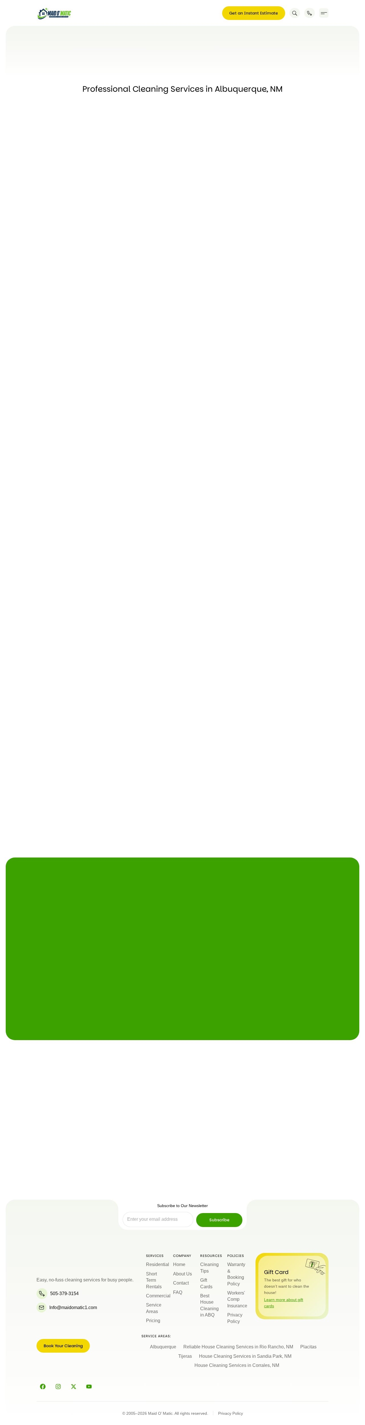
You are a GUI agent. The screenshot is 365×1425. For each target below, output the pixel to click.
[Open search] (294, 13)
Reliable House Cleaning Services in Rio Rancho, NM (238, 1346)
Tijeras (185, 1356)
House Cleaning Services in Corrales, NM (236, 1365)
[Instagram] (58, 1386)
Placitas (308, 1346)
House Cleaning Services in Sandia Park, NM (245, 1356)
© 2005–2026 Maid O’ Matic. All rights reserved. (165, 1413)
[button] (323, 13)
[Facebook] (42, 1386)
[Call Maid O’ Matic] (309, 13)
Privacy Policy (230, 1413)
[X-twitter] (73, 1386)
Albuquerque (163, 1346)
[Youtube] (89, 1386)
